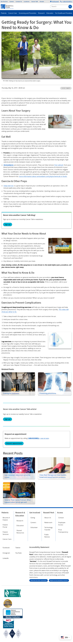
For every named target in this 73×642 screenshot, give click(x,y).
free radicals (58, 165)
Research (41, 13)
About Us (47, 518)
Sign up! (7, 224)
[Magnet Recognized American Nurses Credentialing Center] (12, 597)
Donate (42, 1)
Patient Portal (5, 526)
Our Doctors (4, 1)
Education (49, 13)
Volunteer (34, 527)
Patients (3, 13)
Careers (12, 1)
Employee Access (61, 523)
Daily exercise (8, 186)
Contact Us (19, 1)
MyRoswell (55, 1)
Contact (61, 518)
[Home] (7, 8)
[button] (70, 6)
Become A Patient (6, 519)
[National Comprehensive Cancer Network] (13, 618)
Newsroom (48, 522)
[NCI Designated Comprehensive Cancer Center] (8, 628)
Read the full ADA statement (39, 580)
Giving (33, 518)
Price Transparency (63, 531)
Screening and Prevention (27, 13)
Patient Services (6, 533)
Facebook (6, 548)
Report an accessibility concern (59, 580)
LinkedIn (6, 558)
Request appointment (14, 443)
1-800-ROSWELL (67, 1)
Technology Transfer (48, 528)
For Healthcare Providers (63, 13)
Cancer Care (12, 13)
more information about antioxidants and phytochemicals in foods (43, 176)
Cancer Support (65, 88)
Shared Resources (20, 531)
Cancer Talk (34, 1)
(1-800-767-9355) (44, 438)
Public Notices (47, 536)
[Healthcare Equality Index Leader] (8, 608)
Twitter (17, 548)
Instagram (6, 553)
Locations (26, 1)
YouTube (18, 553)
